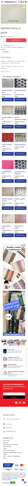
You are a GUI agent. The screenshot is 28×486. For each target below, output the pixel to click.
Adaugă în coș (16, 40)
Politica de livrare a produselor (10, 444)
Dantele (14, 47)
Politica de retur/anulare (9, 450)
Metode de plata (7, 446)
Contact (5, 448)
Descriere (6, 52)
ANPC (4, 458)
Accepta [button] (12, 482)
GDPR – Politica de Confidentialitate (11, 456)
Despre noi (5, 442)
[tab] (6, 52)
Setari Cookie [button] (5, 482)
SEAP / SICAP (6, 440)
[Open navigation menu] (2, 2)
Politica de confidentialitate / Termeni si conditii (12, 453)
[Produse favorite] (21, 2)
